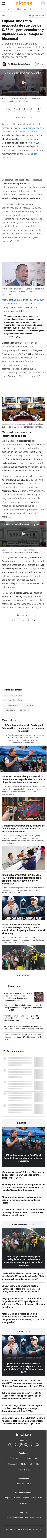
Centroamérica (34, 1464)
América (10, 1458)
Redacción (20, 1484)
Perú (4, 15)
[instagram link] (21, 1445)
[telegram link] (31, 1445)
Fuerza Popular (9, 710)
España (37, 1458)
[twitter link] (15, 1445)
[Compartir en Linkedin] (25, 109)
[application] (23, 82)
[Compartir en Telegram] (31, 109)
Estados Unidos (13, 1464)
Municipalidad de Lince (13, 9)
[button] (3, 3)
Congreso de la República (12, 700)
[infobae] (23, 3)
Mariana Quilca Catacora (20, 64)
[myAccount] (43, 3)
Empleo (28, 1484)
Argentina (19, 1458)
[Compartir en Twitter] (19, 109)
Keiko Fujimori (28, 9)
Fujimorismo (28, 705)
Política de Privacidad (33, 1517)
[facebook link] (10, 1445)
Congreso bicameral (10, 705)
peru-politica (24, 710)
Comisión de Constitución (13, 695)
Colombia (28, 1458)
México (24, 1464)
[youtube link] (26, 1445)
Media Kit (23, 1504)
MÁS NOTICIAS (23, 975)
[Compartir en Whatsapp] (8, 109)
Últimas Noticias (23, 1470)
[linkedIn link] (37, 1445)
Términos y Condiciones (14, 1517)
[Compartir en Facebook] (14, 109)
